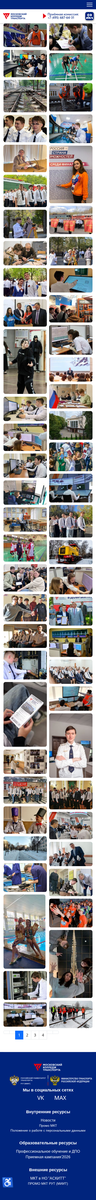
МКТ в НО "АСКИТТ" (48, 1178)
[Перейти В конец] (56, 1032)
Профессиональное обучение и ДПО (48, 1151)
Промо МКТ (48, 1125)
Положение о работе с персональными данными (48, 1130)
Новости (48, 1120)
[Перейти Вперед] (50, 1032)
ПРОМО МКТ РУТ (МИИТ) (48, 1183)
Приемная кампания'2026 (48, 1157)
